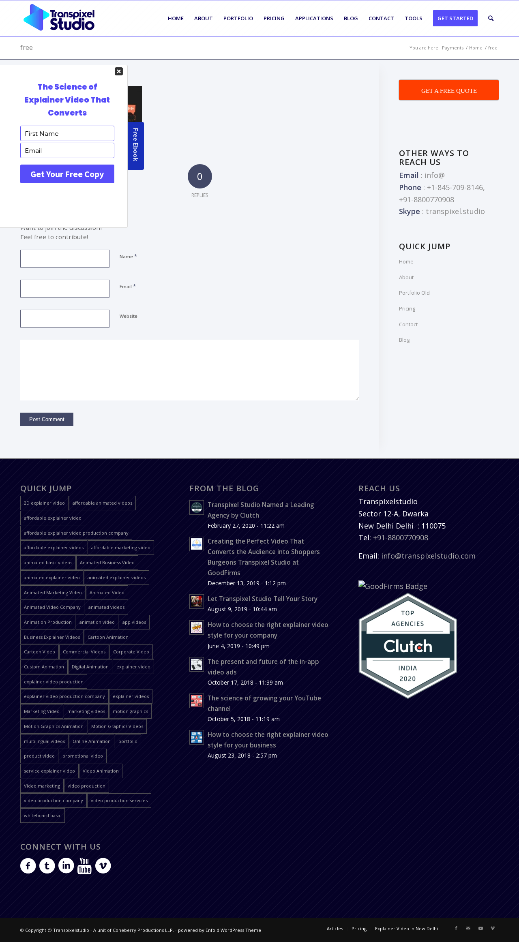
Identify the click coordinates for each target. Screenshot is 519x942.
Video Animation (101, 771)
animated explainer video (52, 577)
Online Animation (92, 741)
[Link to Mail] (468, 928)
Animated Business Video (107, 562)
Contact (408, 324)
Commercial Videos (84, 652)
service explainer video (49, 771)
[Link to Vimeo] (493, 928)
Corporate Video (131, 652)
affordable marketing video (120, 547)
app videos (134, 622)
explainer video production (54, 682)
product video (39, 756)
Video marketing (42, 786)
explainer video (133, 667)
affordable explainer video (52, 518)
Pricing (407, 308)
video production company (53, 800)
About (406, 277)
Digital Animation (90, 667)
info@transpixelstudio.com (428, 556)
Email (128, 286)
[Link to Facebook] (456, 928)
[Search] (491, 18)
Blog (404, 339)
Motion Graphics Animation (54, 726)
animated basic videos (48, 562)
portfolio (127, 741)
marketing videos (86, 711)
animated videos (106, 607)
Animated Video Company (52, 607)
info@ (435, 175)
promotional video (82, 756)
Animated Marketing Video (53, 592)
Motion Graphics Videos (117, 726)
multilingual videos (44, 741)
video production (86, 786)
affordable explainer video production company (76, 533)
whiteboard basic (42, 815)
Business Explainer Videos (52, 637)
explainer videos (131, 696)
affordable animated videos (102, 503)
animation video (97, 622)
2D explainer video (44, 503)
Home (406, 261)
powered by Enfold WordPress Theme (219, 930)
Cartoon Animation (108, 637)
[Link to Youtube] (480, 928)
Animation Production (48, 622)
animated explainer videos (117, 577)
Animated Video (107, 592)
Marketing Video (42, 711)
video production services (119, 800)
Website (128, 316)
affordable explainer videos (54, 547)
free (26, 47)
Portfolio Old (414, 292)
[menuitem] (176, 18)
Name (128, 256)
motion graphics (130, 711)
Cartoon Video (39, 652)
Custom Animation (44, 667)
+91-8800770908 (400, 537)
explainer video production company (64, 696)
